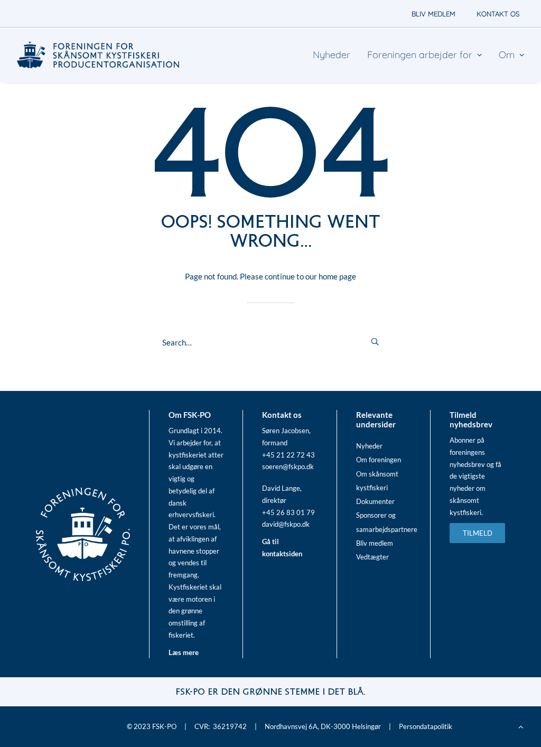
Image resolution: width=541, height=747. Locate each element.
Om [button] (507, 55)
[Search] (270, 342)
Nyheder (331, 55)
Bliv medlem (374, 543)
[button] (375, 341)
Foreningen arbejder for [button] (419, 55)
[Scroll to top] (520, 726)
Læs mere (184, 652)
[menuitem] (433, 13)
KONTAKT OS (498, 14)
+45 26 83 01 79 (288, 512)
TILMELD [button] (477, 533)
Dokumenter (375, 501)
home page (337, 276)
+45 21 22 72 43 (288, 455)
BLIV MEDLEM (433, 14)
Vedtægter (372, 557)
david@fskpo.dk (286, 524)
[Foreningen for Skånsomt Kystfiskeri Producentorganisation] (98, 55)
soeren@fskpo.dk (288, 466)
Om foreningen (378, 459)
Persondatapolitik (425, 726)
